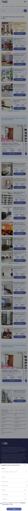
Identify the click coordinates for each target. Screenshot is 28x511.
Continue (14, 509)
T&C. (12, 504)
